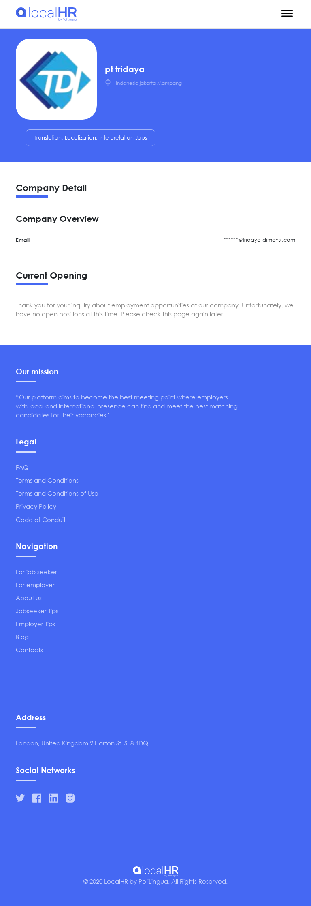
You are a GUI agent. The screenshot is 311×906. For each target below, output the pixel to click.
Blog (22, 637)
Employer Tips (35, 624)
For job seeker (36, 572)
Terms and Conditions (47, 480)
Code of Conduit (41, 519)
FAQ (22, 467)
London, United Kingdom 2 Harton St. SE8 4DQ (82, 743)
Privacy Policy (36, 506)
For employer (35, 585)
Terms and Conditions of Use (57, 493)
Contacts (29, 650)
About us (29, 598)
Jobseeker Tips (37, 611)
